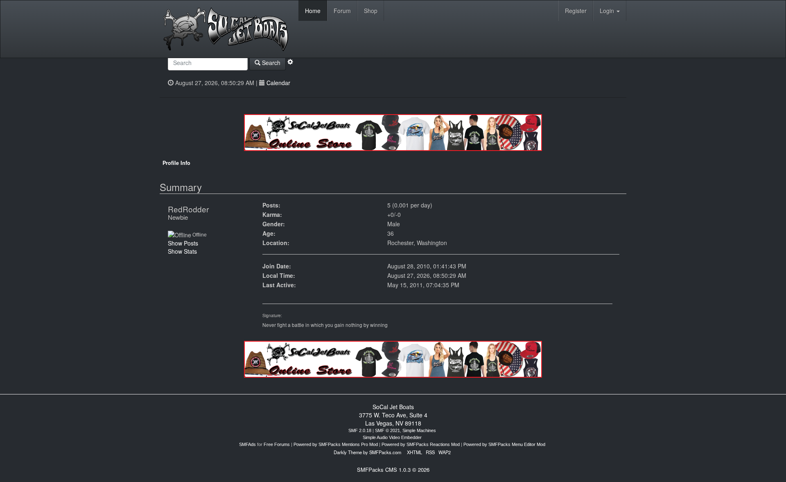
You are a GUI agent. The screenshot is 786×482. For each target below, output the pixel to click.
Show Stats (182, 251)
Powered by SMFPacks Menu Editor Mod (504, 444)
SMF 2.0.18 (359, 430)
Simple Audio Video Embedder (392, 437)
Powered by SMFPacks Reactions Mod (421, 444)
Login (608, 11)
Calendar (278, 83)
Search (270, 63)
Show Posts (183, 243)
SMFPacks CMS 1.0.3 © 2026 (393, 469)
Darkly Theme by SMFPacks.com (367, 452)
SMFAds (247, 444)
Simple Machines (419, 430)
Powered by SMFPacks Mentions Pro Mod (336, 444)
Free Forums (277, 444)
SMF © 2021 (387, 430)
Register (576, 11)
